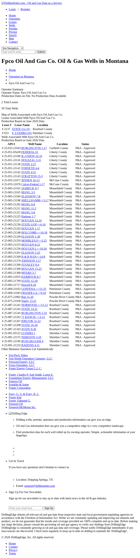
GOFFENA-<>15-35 (33, 288)
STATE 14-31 (29, 309)
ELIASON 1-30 (30, 236)
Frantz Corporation (20, 387)
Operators (14, 18)
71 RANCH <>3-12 (33, 317)
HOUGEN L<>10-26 (34, 248)
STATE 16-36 (29, 325)
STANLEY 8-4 (30, 264)
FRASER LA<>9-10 (33, 292)
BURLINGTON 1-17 (34, 148)
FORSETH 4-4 (30, 168)
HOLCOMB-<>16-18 (34, 232)
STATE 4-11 (28, 172)
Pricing (13, 31)
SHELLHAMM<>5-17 (35, 200)
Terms (12, 553)
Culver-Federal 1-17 (33, 184)
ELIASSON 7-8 (30, 196)
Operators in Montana (21, 76)
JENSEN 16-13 (30, 180)
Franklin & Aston (19, 384)
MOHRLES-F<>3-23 (34, 240)
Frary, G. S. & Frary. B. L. (24, 394)
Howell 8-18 (28, 284)
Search (13, 35)
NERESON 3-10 (31, 337)
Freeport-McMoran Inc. (22, 407)
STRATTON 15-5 (32, 176)
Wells (12, 25)
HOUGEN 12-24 (31, 220)
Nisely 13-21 (28, 301)
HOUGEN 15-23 (31, 268)
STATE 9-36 (28, 329)
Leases (13, 22)
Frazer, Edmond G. (20, 400)
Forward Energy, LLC (22, 361)
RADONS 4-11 (30, 345)
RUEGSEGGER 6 (32, 341)
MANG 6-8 (28, 204)
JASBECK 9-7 (30, 188)
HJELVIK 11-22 (31, 321)
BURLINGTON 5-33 (34, 313)
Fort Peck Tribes (18, 355)
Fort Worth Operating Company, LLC (30, 358)
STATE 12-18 (29, 280)
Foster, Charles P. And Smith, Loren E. (31, 374)
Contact (13, 41)
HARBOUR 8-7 (31, 276)
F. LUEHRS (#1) (22, 133)
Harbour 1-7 (28, 216)
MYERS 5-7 (28, 272)
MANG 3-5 (28, 192)
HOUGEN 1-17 (30, 228)
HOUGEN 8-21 (30, 244)
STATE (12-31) (21, 129)
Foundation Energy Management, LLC (31, 377)
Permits (13, 28)
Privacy (13, 550)
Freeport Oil (16, 403)
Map (11, 38)
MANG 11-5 (28, 208)
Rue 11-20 (27, 296)
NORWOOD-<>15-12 (34, 305)
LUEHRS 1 (28, 333)
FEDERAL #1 (29, 152)
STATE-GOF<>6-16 (33, 224)
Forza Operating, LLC (22, 365)
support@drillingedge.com (39, 485)
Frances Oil (15, 381)
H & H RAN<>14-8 (33, 256)
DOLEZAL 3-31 (31, 160)
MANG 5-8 (28, 212)
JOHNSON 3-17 (31, 260)
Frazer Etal (15, 397)
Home (12, 15)
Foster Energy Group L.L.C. (25, 368)
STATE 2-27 (28, 164)
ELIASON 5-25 (30, 252)
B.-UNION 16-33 (31, 156)
